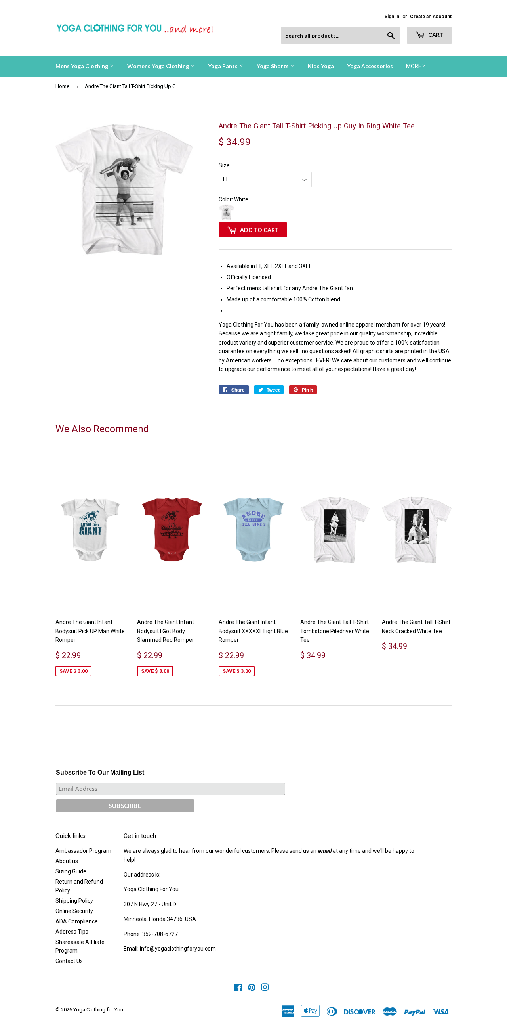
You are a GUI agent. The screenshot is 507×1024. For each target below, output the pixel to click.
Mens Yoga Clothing (82, 66)
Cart (435, 34)
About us (66, 861)
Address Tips (71, 931)
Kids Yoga (321, 66)
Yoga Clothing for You (98, 1010)
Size (224, 165)
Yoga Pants (223, 66)
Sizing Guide (70, 871)
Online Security (74, 911)
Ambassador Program (83, 851)
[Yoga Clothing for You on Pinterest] (252, 988)
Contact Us (69, 961)
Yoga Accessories (370, 66)
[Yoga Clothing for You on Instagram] (265, 988)
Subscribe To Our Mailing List (100, 772)
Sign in (392, 16)
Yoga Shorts (273, 66)
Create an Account (431, 16)
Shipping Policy (74, 901)
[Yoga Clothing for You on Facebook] (238, 988)
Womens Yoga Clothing (158, 66)
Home (62, 86)
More (413, 66)
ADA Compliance (76, 921)
